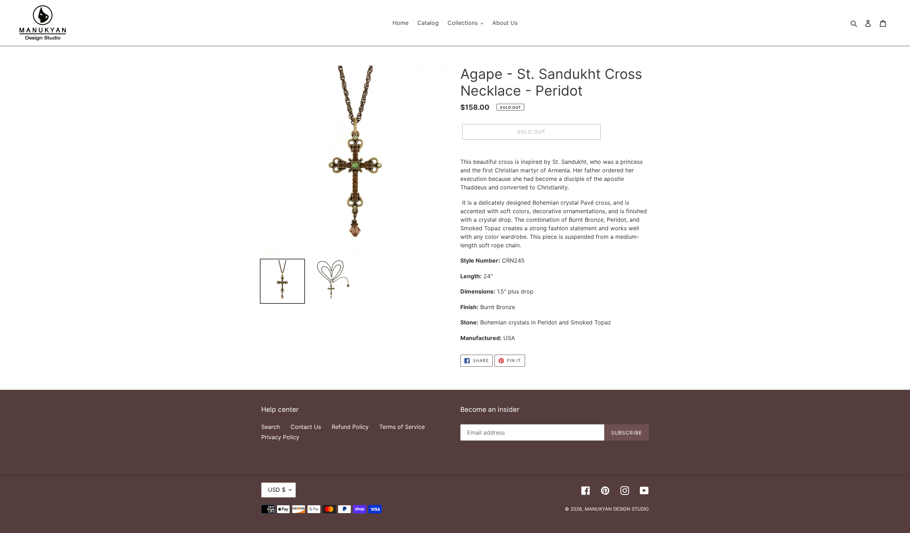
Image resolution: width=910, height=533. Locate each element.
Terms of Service (402, 426)
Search (270, 426)
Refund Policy (350, 426)
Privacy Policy (280, 437)
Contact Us (305, 426)
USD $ (276, 489)
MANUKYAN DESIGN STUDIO (617, 509)
